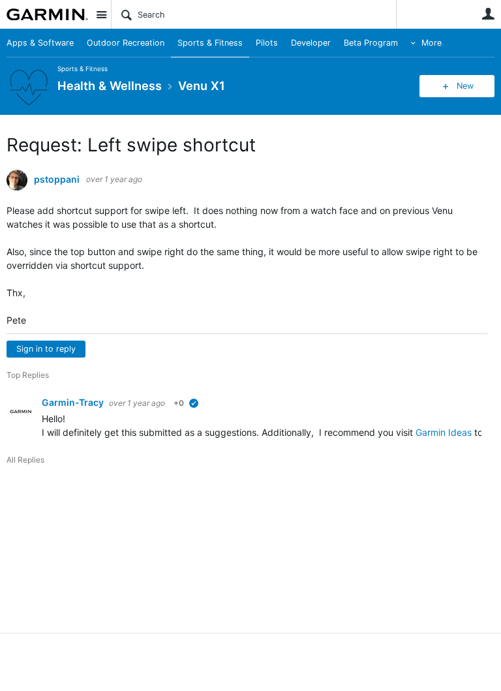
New (465, 86)
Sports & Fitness (210, 43)
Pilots (267, 43)
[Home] (47, 14)
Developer (311, 43)
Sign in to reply (46, 349)
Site (101, 14)
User (487, 13)
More (431, 43)
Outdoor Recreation (125, 43)
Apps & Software (40, 43)
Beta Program (371, 43)
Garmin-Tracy (74, 402)
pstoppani (57, 179)
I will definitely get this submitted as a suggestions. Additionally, (229, 432)
